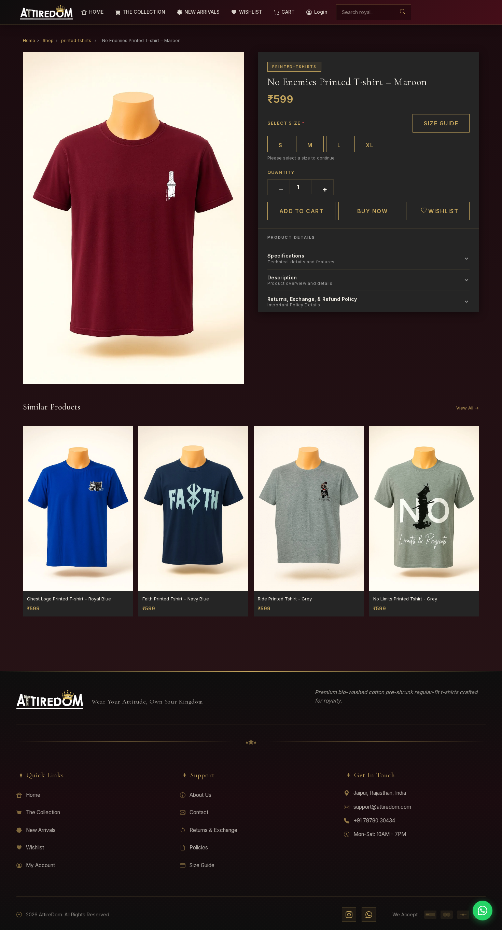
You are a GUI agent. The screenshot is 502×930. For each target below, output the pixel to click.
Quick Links (45, 775)
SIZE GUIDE (441, 123)
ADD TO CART (301, 211)
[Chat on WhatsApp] (482, 910)
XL (370, 145)
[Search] (402, 12)
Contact (199, 812)
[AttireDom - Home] (46, 12)
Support (202, 775)
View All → (467, 408)
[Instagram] (349, 914)
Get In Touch (374, 775)
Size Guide (202, 865)
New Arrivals (41, 830)
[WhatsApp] (369, 914)
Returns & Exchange (213, 830)
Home (29, 40)
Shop (48, 40)
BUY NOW (372, 211)
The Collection (43, 812)
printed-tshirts (76, 40)
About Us (200, 795)
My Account (40, 865)
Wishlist (35, 847)
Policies (199, 847)
